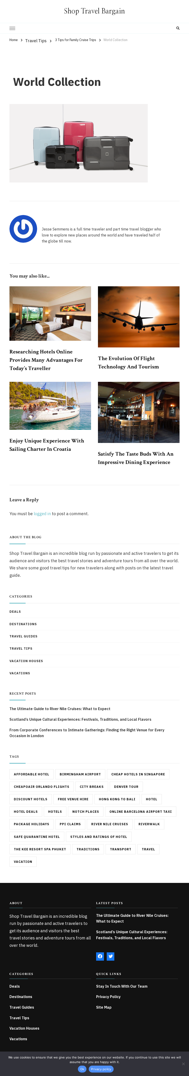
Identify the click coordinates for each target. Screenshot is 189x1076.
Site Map (104, 1007)
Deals (15, 612)
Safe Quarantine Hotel (37, 837)
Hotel (151, 799)
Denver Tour (126, 787)
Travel (148, 849)
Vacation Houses (26, 661)
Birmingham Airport (80, 774)
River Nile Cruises (109, 824)
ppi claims (70, 824)
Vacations (19, 673)
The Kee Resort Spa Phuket (40, 849)
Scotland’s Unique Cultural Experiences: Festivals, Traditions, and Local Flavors (80, 719)
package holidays (31, 824)
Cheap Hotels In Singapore (138, 774)
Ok (82, 1069)
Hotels (55, 812)
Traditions (88, 849)
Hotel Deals (26, 812)
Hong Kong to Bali (117, 799)
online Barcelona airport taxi (140, 812)
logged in (42, 513)
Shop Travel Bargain (94, 11)
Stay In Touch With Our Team (122, 986)
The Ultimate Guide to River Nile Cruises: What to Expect (59, 708)
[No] (183, 1063)
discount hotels (30, 799)
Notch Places (85, 812)
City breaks (92, 787)
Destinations (23, 624)
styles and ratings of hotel (98, 837)
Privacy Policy (108, 996)
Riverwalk (149, 824)
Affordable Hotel (31, 774)
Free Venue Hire (73, 799)
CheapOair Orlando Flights (41, 787)
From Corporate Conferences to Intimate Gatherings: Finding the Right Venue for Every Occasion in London (86, 733)
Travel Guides (23, 636)
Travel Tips (36, 40)
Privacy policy (101, 1069)
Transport (120, 849)
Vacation (23, 862)
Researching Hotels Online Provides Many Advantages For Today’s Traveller (46, 360)
